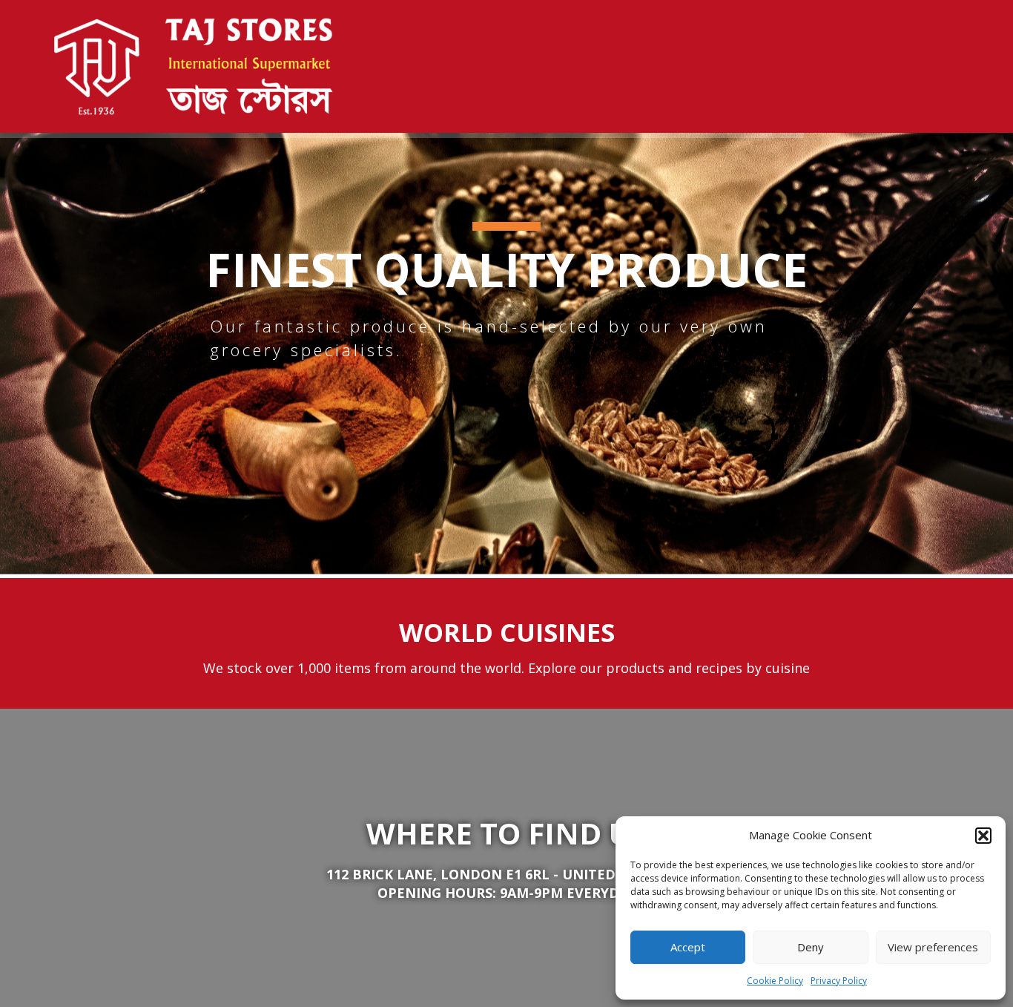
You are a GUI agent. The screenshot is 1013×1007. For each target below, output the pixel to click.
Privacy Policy (839, 980)
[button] (983, 835)
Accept (687, 946)
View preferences (933, 946)
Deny (810, 946)
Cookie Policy (775, 980)
